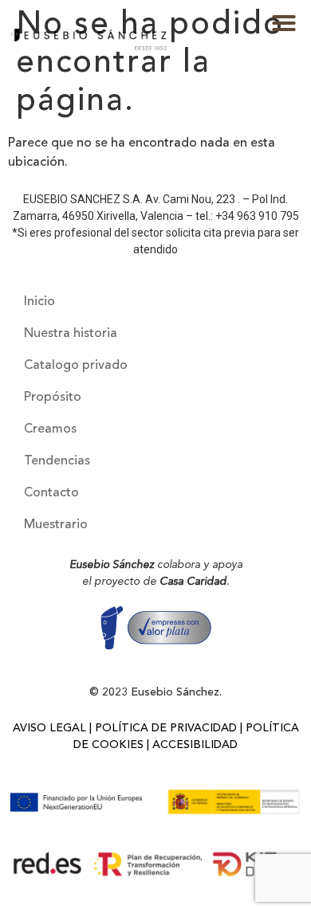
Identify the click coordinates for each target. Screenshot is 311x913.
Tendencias (57, 461)
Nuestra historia (70, 333)
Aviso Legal (49, 728)
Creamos (50, 429)
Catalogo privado (76, 365)
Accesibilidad (195, 744)
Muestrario (56, 525)
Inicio (39, 302)
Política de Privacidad (166, 728)
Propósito (52, 397)
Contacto (51, 493)
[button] (284, 23)
